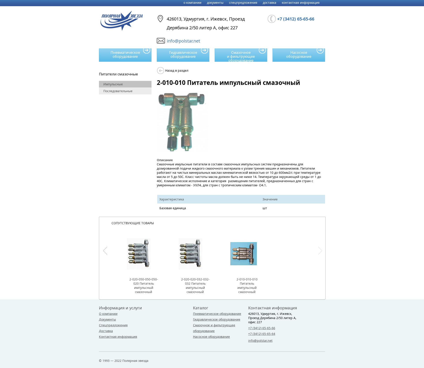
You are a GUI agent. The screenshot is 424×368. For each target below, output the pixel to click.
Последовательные (117, 91)
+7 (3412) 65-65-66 (261, 328)
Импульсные (113, 84)
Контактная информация (301, 2)
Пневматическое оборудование (125, 54)
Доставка (269, 2)
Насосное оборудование (298, 54)
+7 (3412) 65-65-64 (261, 334)
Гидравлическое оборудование (183, 54)
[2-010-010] (183, 151)
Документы (215, 2)
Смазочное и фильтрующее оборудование (241, 56)
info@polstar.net (183, 41)
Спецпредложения (243, 2)
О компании (192, 2)
